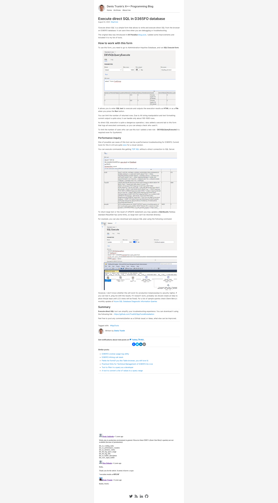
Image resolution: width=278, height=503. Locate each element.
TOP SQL (135, 149)
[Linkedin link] (141, 497)
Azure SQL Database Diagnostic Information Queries (135, 301)
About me (126, 10)
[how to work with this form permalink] (97, 43)
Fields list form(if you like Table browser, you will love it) (125, 360)
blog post (142, 35)
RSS (142, 340)
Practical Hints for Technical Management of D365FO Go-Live (127, 364)
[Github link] (147, 497)
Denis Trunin (119, 331)
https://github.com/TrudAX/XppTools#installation (134, 314)
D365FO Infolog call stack (112, 357)
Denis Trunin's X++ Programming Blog (130, 6)
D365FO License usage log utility (115, 354)
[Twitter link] (131, 497)
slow (125, 145)
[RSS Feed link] (136, 497)
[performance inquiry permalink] (97, 138)
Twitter (134, 340)
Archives (117, 10)
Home (109, 10)
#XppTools (114, 22)
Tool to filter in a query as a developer (117, 367)
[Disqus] (139, 402)
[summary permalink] (97, 307)
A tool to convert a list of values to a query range (122, 370)
